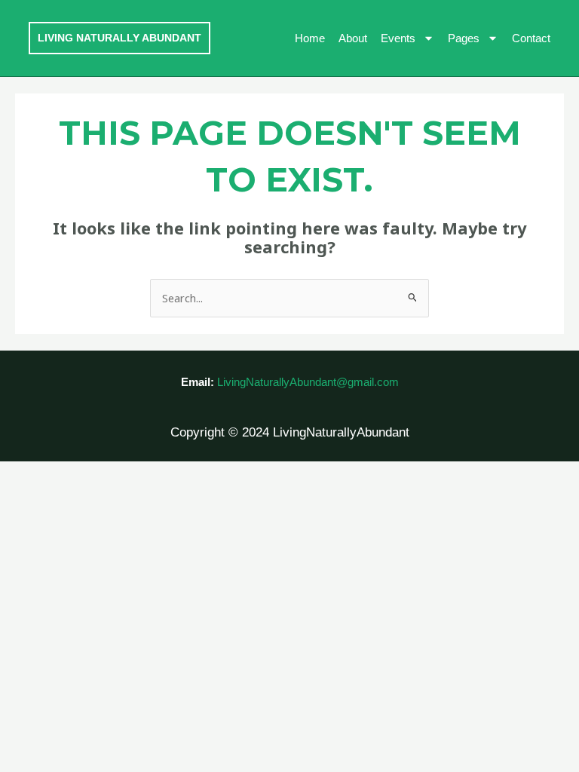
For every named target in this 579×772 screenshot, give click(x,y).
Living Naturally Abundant (119, 38)
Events (398, 38)
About (353, 38)
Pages (463, 38)
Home (310, 38)
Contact (531, 38)
